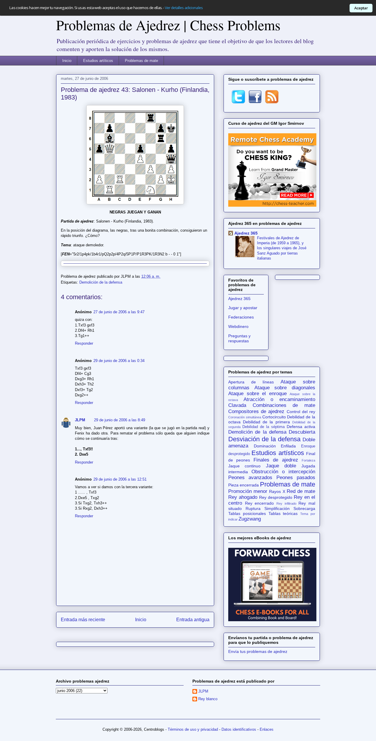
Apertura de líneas (251, 382)
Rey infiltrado (286, 503)
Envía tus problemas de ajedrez (257, 651)
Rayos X (277, 491)
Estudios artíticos (98, 60)
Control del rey (301, 411)
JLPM (80, 420)
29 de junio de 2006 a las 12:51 (120, 479)
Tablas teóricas (283, 513)
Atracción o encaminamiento (279, 399)
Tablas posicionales (247, 513)
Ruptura (253, 508)
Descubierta (302, 432)
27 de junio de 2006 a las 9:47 (119, 312)
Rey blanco (207, 699)
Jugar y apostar (242, 307)
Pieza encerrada (243, 485)
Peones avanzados (250, 477)
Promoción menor (247, 491)
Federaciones (241, 317)
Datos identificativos (238, 729)
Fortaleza (308, 460)
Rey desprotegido (275, 497)
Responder (84, 343)
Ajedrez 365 (246, 233)
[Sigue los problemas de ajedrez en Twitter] (238, 102)
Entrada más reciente (83, 619)
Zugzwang (250, 519)
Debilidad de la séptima (263, 427)
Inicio (66, 60)
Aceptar (361, 8)
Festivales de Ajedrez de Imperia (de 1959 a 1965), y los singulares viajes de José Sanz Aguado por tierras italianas (281, 248)
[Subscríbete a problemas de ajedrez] (271, 102)
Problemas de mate (141, 60)
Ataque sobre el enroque (257, 393)
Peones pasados (295, 477)
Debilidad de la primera (266, 422)
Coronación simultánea (244, 417)
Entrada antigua (192, 619)
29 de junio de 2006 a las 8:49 (119, 420)
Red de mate (301, 491)
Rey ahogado (242, 497)
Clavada (237, 405)
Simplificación (277, 508)
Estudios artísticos (277, 453)
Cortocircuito (274, 417)
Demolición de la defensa (100, 282)
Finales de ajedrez (276, 460)
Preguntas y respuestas (239, 338)
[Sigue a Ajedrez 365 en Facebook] (255, 102)
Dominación (265, 446)
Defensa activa (301, 426)
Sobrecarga (304, 508)
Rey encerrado (259, 503)
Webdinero (238, 326)
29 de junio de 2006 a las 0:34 (119, 360)
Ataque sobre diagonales (284, 387)
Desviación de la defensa (264, 439)
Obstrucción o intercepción (283, 471)
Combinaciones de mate (284, 405)
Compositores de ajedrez (256, 411)
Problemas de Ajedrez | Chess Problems (168, 24)
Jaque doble (281, 466)
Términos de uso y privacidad (193, 729)
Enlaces (266, 729)
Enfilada (288, 446)
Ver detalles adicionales (184, 7)
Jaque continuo (244, 466)
